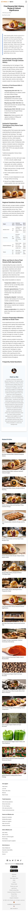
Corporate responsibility (7, 849)
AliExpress (14, 874)
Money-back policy (6, 803)
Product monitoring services (8, 810)
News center (5, 852)
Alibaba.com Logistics (6, 821)
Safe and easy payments (7, 801)
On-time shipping (6, 806)
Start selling (4, 832)
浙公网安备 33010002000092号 (14, 904)
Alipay (14, 880)
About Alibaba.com (6, 847)
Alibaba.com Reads (6, 825)
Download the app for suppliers (9, 840)
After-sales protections (7, 808)
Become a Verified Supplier (8, 836)
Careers (4, 854)
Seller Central (5, 834)
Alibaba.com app (19, 863)
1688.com (14, 876)
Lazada (14, 882)
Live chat (4, 788)
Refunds (4, 792)
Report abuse (5, 794)
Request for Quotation (7, 817)
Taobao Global (14, 884)
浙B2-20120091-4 (14, 908)
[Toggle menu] (26, 1)
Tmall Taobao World (14, 878)
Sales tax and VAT (6, 823)
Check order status (6, 790)
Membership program (6, 819)
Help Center (4, 786)
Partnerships (5, 838)
